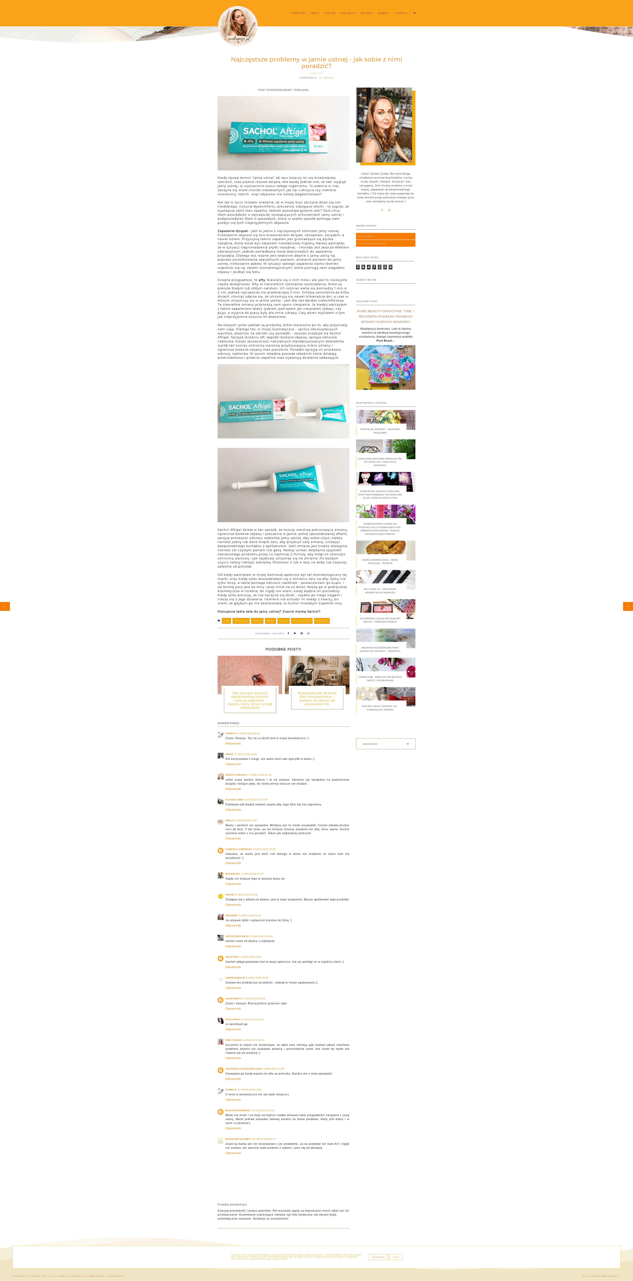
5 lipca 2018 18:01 (250, 957)
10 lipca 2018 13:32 (250, 1090)
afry (226, 621)
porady (257, 621)
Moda (315, 13)
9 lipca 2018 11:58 (273, 1069)
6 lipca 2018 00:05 (254, 998)
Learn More (378, 1257)
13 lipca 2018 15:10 (263, 1110)
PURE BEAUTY (348, 13)
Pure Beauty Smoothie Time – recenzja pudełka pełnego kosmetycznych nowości (386, 316)
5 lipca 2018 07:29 (246, 895)
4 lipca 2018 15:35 (256, 800)
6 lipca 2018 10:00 (253, 1019)
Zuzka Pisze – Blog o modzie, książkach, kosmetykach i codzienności (77, 1276)
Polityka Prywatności (372, 243)
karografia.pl (611, 1276)
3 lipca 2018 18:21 (249, 733)
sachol (283, 621)
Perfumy (330, 13)
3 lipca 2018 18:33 (246, 754)
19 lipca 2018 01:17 (264, 1139)
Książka (383, 13)
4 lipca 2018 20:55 (264, 849)
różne (270, 621)
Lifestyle (401, 13)
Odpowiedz (233, 743)
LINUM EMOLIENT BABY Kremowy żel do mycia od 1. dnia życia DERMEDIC (380, 462)
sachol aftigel (302, 621)
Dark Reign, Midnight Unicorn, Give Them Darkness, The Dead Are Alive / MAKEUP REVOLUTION (380, 494)
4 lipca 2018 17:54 (245, 820)
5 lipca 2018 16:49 (261, 936)
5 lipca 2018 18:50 (257, 978)
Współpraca (366, 236)
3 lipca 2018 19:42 (260, 775)
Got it (396, 1257)
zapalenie (322, 621)
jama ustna (241, 621)
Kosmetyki (298, 13)
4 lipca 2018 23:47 (252, 874)
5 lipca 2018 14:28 (250, 915)
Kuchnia (366, 13)
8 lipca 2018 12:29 (253, 1040)
